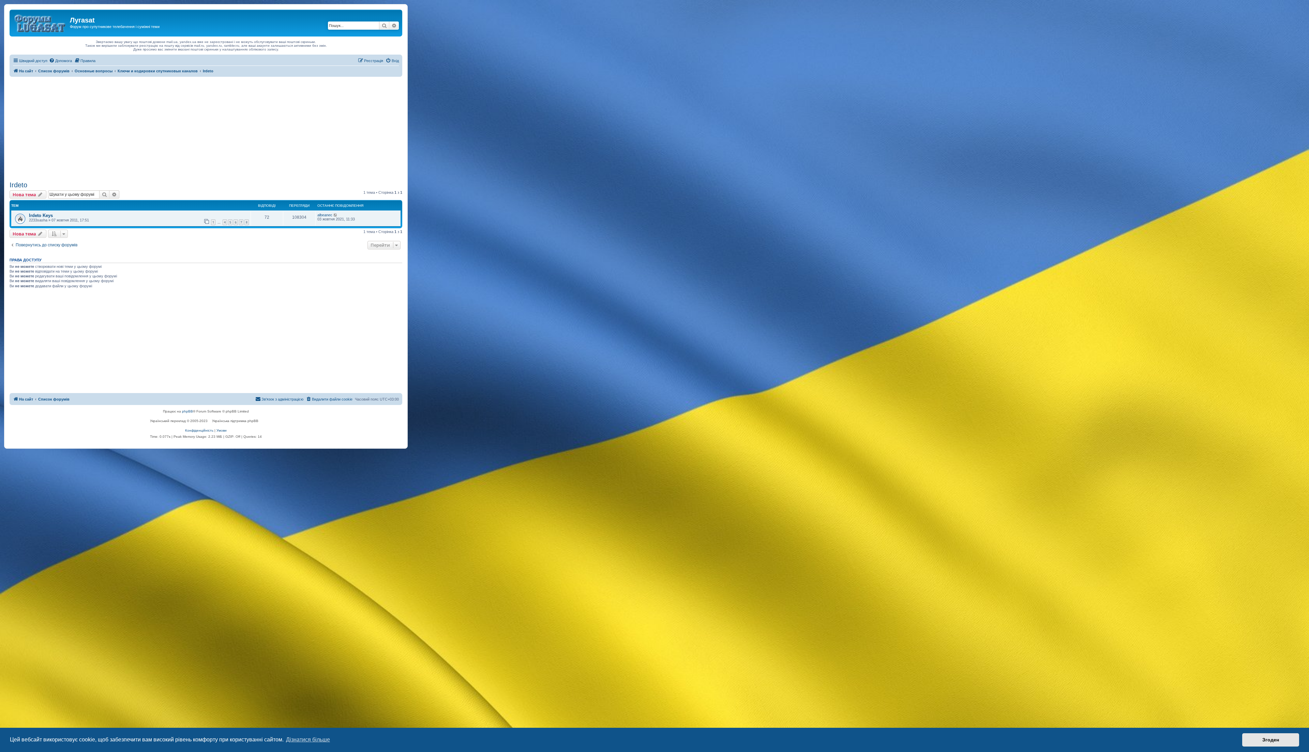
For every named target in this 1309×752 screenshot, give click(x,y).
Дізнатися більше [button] (308, 739)
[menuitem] (60, 61)
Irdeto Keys (41, 215)
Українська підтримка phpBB (235, 421)
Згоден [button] (1270, 739)
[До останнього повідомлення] (335, 215)
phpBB (187, 411)
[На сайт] (40, 22)
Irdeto (18, 185)
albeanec (324, 215)
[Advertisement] (206, 128)
